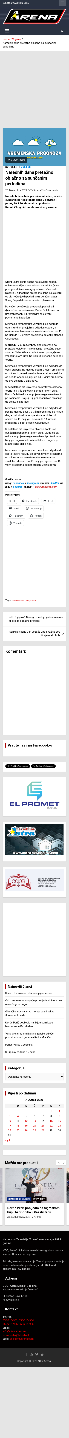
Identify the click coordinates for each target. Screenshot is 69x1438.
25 (17, 1130)
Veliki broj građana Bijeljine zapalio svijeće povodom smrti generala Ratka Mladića (33, 1212)
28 (42, 1130)
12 (26, 1120)
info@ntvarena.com (14, 1331)
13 (34, 1120)
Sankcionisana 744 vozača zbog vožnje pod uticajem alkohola (34, 633)
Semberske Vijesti (19, 1199)
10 (9, 1120)
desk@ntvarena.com (22, 1338)
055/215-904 (26, 1320)
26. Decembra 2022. (16, 190)
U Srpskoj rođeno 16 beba (20, 1052)
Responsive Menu (62, 3)
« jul (7, 1140)
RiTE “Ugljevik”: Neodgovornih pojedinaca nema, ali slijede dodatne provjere (36, 619)
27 (34, 1130)
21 (42, 1125)
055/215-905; (11, 1324)
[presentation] (58, 1162)
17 (9, 1125)
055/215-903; (11, 1320)
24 (9, 1130)
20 (34, 1125)
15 (51, 1120)
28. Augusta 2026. (17, 1220)
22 (51, 1125)
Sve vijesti (12, 167)
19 (26, 1125)
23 (59, 1125)
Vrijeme (26, 167)
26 (26, 1130)
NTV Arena (35, 190)
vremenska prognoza (24, 600)
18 (17, 1125)
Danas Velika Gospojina (19, 1044)
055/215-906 (26, 1324)
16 (59, 1120)
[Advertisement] (34, 87)
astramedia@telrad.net (16, 1335)
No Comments (50, 190)
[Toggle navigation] (7, 31)
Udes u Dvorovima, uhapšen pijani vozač (28, 993)
